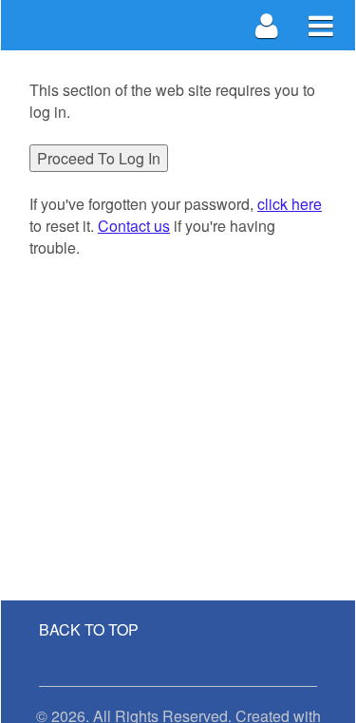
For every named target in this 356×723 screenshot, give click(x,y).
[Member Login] (267, 25)
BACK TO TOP (89, 629)
